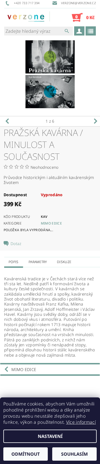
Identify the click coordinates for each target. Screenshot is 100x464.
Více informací (81, 422)
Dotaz (16, 243)
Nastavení (50, 436)
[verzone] (27, 17)
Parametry (38, 261)
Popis (14, 261)
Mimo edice (51, 223)
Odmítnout (25, 454)
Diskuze (64, 261)
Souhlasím (74, 454)
